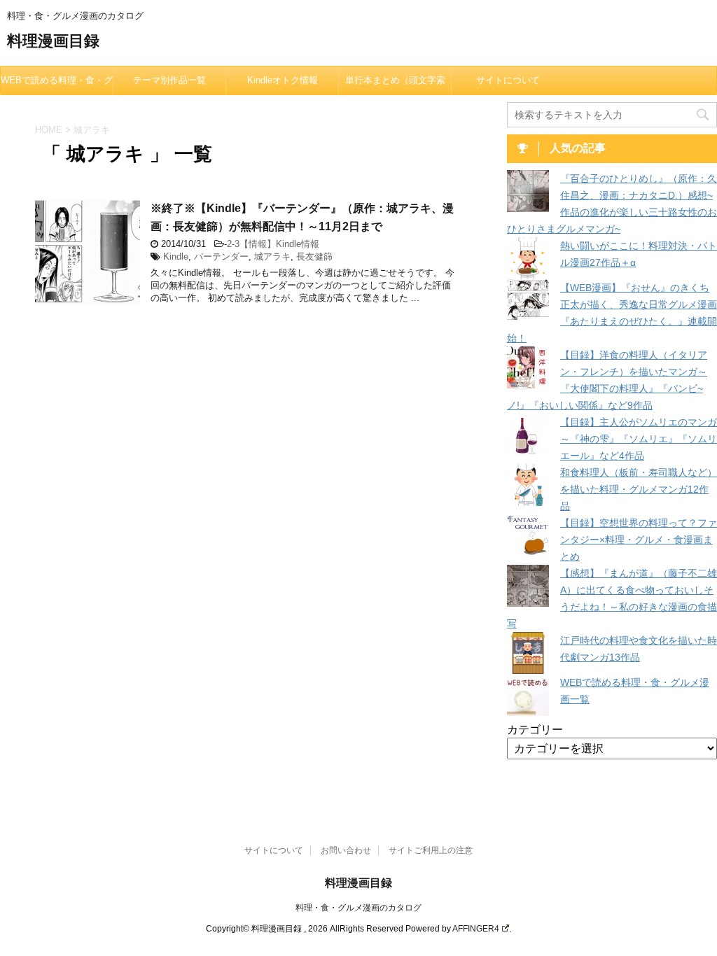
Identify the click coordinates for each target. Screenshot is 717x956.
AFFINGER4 (475, 929)
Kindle (175, 256)
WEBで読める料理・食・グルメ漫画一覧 (57, 84)
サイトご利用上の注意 (431, 850)
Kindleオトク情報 (282, 80)
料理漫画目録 (53, 40)
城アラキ (272, 256)
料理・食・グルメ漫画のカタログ (358, 908)
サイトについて (508, 80)
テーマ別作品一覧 (169, 80)
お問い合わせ (346, 850)
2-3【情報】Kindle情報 (273, 244)
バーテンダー (221, 256)
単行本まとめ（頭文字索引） (395, 84)
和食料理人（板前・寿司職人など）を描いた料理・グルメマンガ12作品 (638, 489)
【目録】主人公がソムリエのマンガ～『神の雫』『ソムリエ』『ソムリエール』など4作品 (638, 438)
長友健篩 (314, 256)
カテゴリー (535, 730)
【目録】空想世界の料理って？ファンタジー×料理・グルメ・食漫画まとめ (638, 539)
